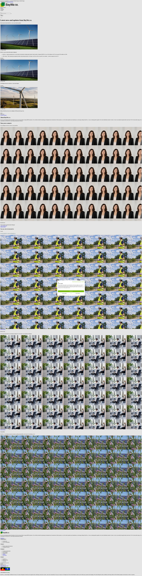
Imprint (83, 281)
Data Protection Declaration (76, 281)
